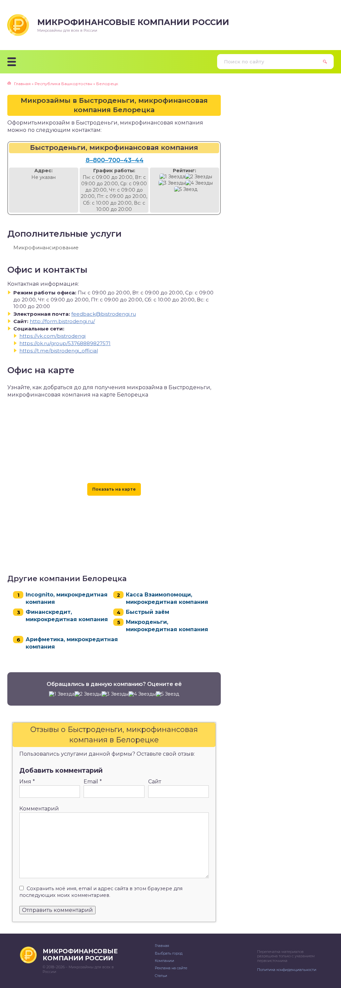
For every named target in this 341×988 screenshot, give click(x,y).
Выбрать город (168, 953)
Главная (162, 945)
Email (93, 781)
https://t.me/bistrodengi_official (58, 350)
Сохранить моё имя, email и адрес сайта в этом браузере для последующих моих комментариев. (100, 892)
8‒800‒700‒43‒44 (115, 160)
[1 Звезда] (172, 177)
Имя (27, 781)
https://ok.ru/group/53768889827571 (65, 343)
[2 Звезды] (198, 177)
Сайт (154, 781)
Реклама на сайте (171, 968)
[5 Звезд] (185, 189)
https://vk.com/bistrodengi (52, 336)
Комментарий (39, 808)
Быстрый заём (147, 612)
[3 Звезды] (172, 183)
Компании (164, 960)
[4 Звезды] (199, 183)
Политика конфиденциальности (286, 969)
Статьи (161, 975)
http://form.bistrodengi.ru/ (62, 321)
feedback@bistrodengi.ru (103, 314)
